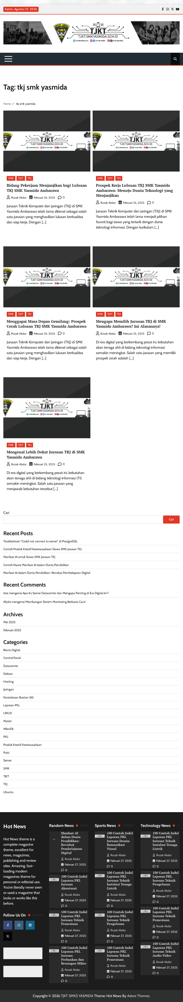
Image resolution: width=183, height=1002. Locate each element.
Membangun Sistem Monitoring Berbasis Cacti (55, 602)
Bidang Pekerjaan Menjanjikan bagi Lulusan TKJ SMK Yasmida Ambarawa (47, 188)
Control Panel (12, 658)
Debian (8, 673)
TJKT (20, 178)
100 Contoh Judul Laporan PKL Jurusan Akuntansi (74, 882)
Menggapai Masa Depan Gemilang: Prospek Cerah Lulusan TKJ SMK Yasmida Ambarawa (46, 324)
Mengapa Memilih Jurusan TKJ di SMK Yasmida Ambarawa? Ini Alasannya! (131, 324)
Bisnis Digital (11, 650)
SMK (11, 178)
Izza (5, 593)
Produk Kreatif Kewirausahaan (22, 744)
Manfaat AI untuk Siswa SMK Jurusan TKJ (29, 557)
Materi (7, 721)
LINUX (7, 713)
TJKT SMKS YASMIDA (77, 996)
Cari (6, 513)
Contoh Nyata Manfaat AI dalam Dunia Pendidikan (36, 565)
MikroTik (8, 729)
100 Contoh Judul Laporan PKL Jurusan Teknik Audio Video (166, 950)
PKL (5, 736)
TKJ (30, 178)
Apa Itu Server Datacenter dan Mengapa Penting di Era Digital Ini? (65, 593)
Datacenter (10, 666)
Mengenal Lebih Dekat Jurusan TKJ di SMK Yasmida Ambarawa (46, 454)
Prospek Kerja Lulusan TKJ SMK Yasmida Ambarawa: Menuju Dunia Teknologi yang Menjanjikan (134, 190)
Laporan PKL (11, 705)
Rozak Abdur (19, 197)
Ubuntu (8, 792)
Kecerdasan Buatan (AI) (18, 697)
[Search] (175, 59)
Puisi (6, 752)
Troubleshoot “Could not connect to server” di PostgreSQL (40, 541)
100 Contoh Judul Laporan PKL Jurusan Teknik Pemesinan (74, 918)
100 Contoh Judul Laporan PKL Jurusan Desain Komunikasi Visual (120, 841)
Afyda (7, 602)
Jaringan (8, 689)
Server (7, 760)
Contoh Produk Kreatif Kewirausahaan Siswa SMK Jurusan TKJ (42, 549)
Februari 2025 (12, 630)
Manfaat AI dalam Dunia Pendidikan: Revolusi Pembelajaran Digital (46, 572)
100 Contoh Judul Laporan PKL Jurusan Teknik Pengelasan (120, 918)
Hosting (8, 681)
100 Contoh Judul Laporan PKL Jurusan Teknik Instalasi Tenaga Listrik (120, 880)
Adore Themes (138, 996)
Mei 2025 (9, 622)
